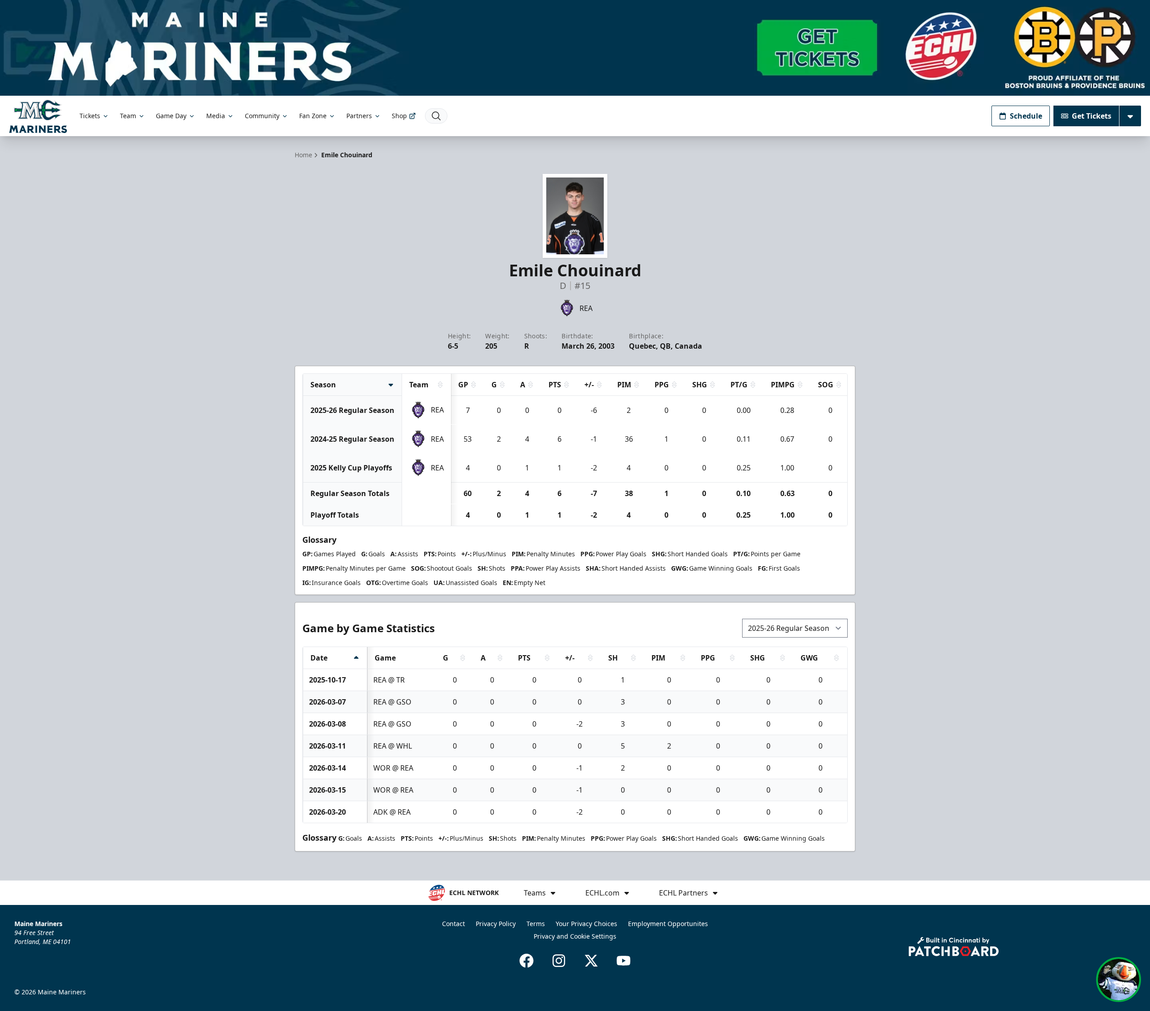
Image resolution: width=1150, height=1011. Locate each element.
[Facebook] (526, 960)
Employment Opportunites (668, 923)
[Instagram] (558, 960)
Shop (399, 115)
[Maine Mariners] (38, 116)
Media (215, 115)
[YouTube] (623, 960)
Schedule (1026, 116)
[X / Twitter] (591, 960)
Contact (453, 923)
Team (128, 115)
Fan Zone (313, 115)
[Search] (436, 116)
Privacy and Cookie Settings (575, 936)
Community (262, 115)
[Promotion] (575, 48)
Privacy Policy (496, 923)
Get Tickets (1091, 116)
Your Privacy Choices (586, 923)
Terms (535, 923)
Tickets (90, 115)
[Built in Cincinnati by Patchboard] (954, 946)
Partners (359, 115)
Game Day (171, 115)
